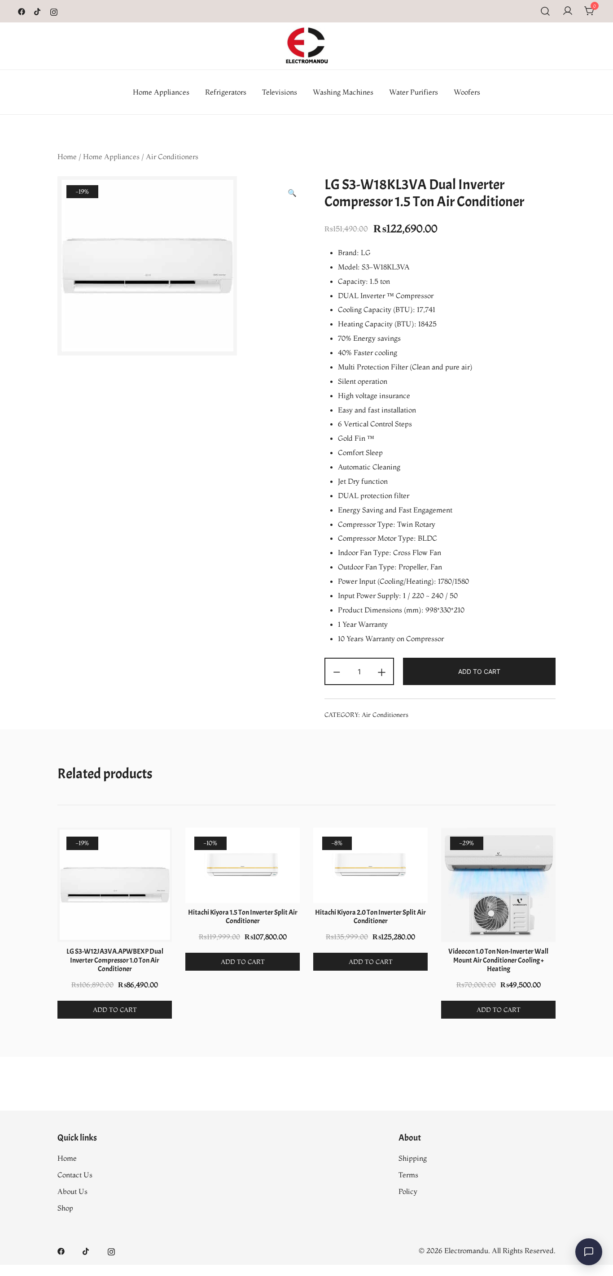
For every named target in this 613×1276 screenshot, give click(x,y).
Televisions (279, 91)
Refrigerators (225, 91)
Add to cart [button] (115, 1010)
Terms (408, 1174)
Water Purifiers (413, 91)
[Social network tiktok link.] (37, 10)
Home (67, 156)
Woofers (467, 91)
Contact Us (74, 1174)
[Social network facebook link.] (21, 10)
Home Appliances (161, 91)
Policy (407, 1191)
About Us (72, 1191)
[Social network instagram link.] (53, 10)
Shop (65, 1207)
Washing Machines (343, 91)
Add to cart (479, 671)
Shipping (412, 1158)
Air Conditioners (172, 156)
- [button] (337, 670)
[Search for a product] (545, 11)
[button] (292, 193)
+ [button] (381, 670)
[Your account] (567, 11)
